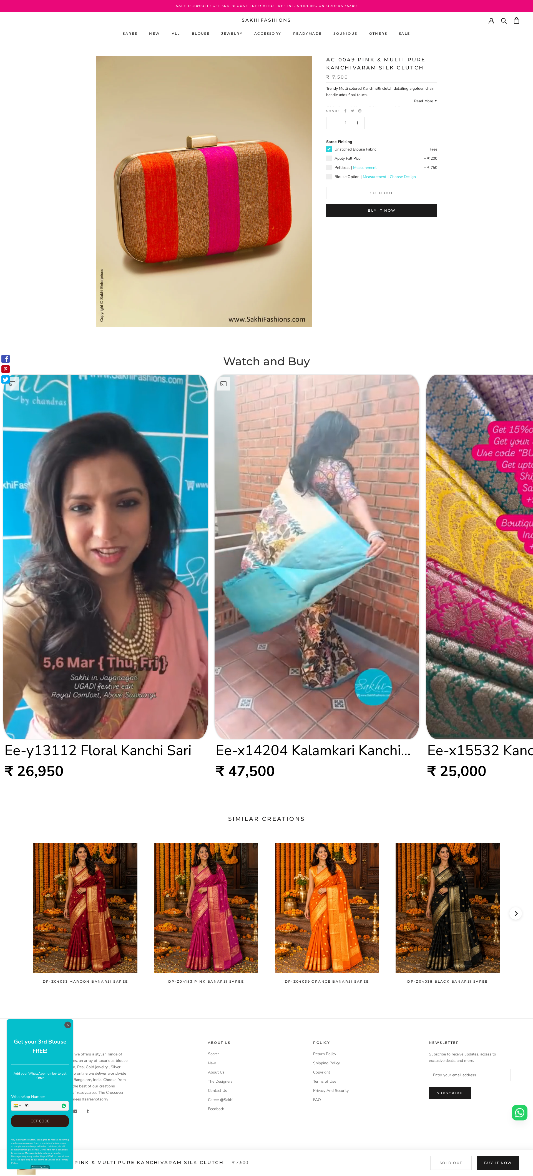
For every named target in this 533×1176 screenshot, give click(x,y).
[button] (16, 1105)
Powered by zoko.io (40, 1167)
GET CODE (40, 1121)
